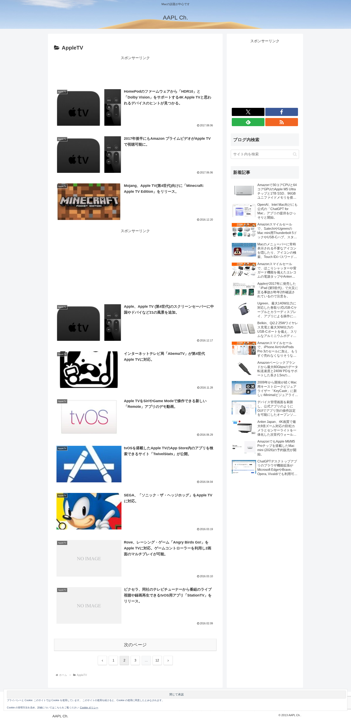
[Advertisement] (135, 70)
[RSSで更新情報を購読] (281, 122)
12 (157, 660)
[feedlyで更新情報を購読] (248, 122)
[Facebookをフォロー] (281, 112)
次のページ (135, 644)
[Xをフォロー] (248, 112)
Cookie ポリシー (89, 707)
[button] (294, 154)
